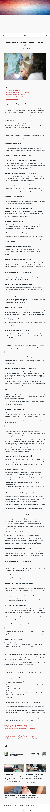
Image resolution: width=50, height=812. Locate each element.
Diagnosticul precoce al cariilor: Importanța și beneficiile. (23, 736)
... (38, 797)
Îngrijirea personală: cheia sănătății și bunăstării (15, 725)
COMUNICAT (10, 805)
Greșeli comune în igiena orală (13, 90)
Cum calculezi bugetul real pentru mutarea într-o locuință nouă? (20, 795)
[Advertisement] (25, 24)
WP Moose (36, 810)
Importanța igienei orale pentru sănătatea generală (9, 735)
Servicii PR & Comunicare (8, 807)
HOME (5, 805)
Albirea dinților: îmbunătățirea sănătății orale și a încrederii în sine (19, 728)
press (6, 783)
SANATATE (27, 805)
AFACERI (21, 805)
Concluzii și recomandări (12, 99)
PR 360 (25, 6)
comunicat (22, 48)
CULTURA (16, 805)
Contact (16, 807)
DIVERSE (32, 805)
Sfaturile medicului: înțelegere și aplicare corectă (15, 727)
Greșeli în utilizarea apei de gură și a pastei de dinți (18, 92)
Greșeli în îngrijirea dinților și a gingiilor (15, 94)
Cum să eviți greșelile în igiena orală (14, 96)
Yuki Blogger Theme (24, 810)
